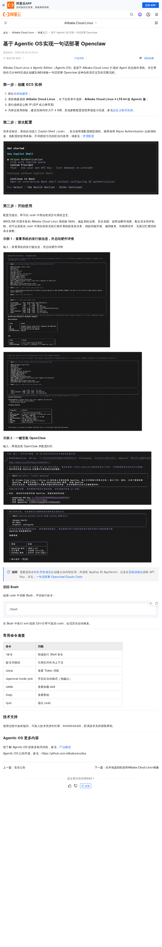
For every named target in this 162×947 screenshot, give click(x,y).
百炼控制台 (136, 572)
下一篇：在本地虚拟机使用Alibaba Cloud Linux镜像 (127, 767)
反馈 (87, 785)
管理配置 (88, 136)
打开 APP (150, 5)
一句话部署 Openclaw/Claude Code (59, 577)
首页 (5, 32)
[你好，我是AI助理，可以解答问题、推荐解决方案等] (140, 14)
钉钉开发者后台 (44, 572)
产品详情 (79, 58)
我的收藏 (149, 58)
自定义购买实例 (123, 110)
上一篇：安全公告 (14, 767)
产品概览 (65, 747)
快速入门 (42, 32)
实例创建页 (21, 93)
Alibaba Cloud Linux (23, 32)
